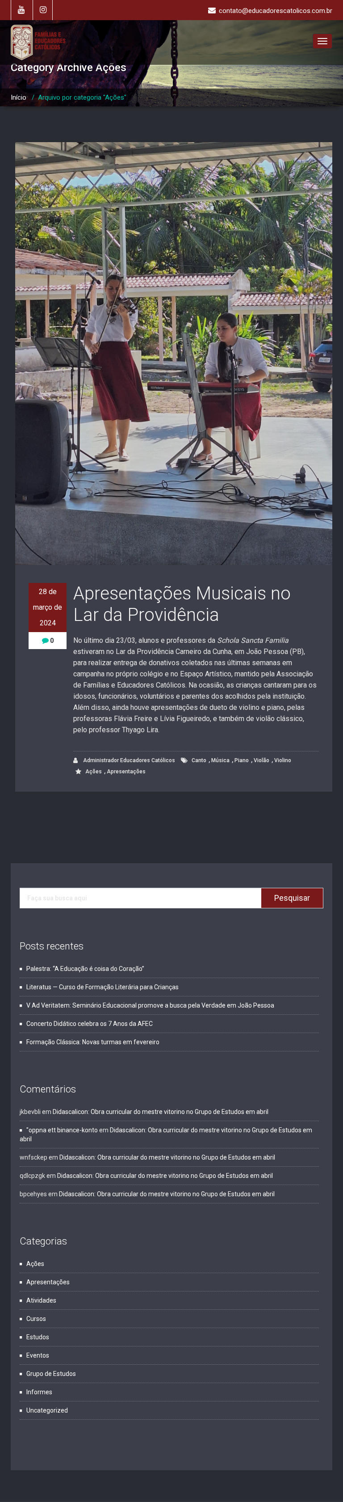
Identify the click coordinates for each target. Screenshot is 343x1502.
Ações (93, 771)
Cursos (36, 1318)
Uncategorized (47, 1410)
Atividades (41, 1300)
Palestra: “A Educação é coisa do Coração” (85, 968)
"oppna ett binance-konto (62, 1130)
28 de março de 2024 (47, 607)
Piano (241, 760)
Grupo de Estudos (51, 1373)
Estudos (37, 1337)
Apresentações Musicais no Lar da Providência (182, 604)
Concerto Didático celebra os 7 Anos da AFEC (89, 1023)
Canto (199, 760)
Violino (282, 760)
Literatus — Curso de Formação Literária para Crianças (102, 987)
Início (18, 97)
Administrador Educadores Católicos (128, 760)
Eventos (37, 1355)
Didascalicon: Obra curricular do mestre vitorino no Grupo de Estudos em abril (160, 1111)
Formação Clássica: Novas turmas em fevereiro (92, 1042)
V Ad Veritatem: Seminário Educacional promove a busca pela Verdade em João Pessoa (150, 1005)
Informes (39, 1392)
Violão (261, 760)
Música (220, 760)
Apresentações (126, 771)
